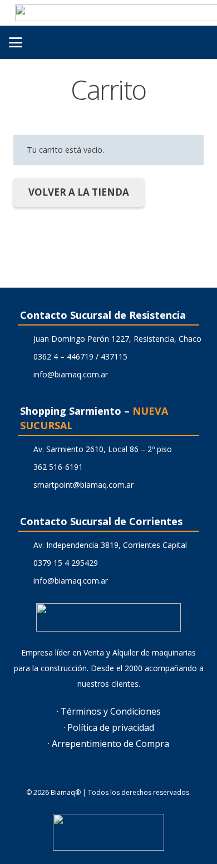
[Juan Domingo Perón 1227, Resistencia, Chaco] (23, 338)
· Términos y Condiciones (109, 711)
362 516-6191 (58, 467)
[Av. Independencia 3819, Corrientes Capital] (23, 545)
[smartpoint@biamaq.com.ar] (23, 484)
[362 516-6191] (23, 467)
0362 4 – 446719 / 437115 (80, 356)
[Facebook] (94, 774)
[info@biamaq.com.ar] (23, 374)
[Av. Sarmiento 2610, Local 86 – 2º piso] (23, 449)
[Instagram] (122, 774)
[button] (15, 42)
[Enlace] (195, 42)
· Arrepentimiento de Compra (108, 743)
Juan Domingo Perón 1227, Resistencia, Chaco (117, 338)
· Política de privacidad (108, 727)
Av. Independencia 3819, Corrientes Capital (110, 545)
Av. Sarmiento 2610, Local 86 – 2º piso (102, 449)
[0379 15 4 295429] (23, 563)
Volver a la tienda (78, 192)
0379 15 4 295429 (65, 562)
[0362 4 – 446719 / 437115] (23, 356)
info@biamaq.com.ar (70, 374)
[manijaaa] (108, 832)
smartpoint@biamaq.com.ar (83, 484)
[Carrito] (171, 42)
